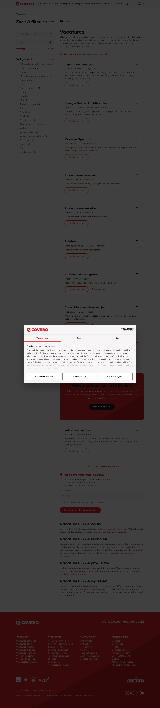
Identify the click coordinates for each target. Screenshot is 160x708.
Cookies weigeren (115, 376)
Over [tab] (117, 338)
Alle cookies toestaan (44, 376)
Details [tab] (80, 338)
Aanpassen (78, 376)
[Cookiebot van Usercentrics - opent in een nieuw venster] (123, 330)
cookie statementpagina (76, 365)
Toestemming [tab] (42, 338)
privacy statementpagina (42, 365)
